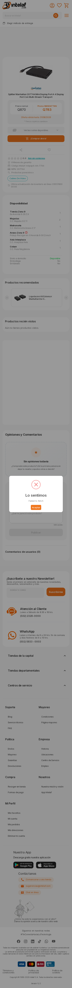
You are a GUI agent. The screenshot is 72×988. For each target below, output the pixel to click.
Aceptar (36, 507)
